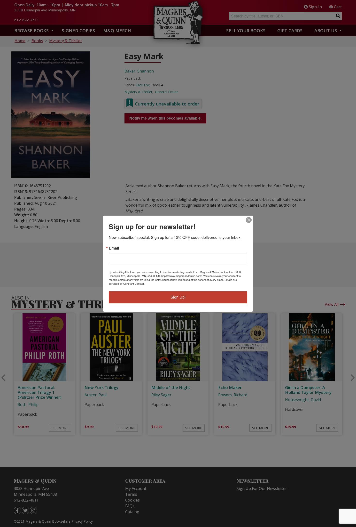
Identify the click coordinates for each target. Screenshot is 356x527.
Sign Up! (178, 297)
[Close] (249, 220)
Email (114, 248)
